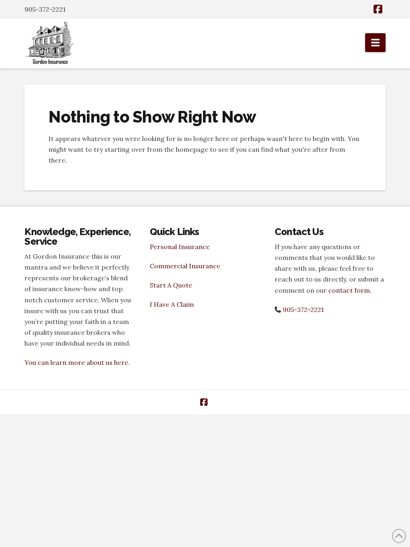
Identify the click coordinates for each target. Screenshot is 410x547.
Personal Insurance (180, 247)
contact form (349, 290)
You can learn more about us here (76, 362)
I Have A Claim (172, 304)
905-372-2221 (303, 310)
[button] (375, 42)
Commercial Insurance (185, 266)
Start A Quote (171, 285)
